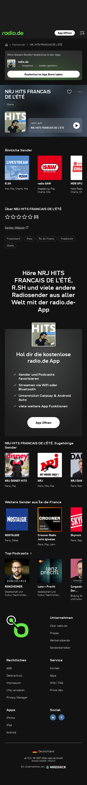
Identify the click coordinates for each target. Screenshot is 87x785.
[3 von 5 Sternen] (19, 217)
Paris (29, 239)
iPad (9, 725)
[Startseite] (6, 44)
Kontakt (55, 668)
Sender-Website (15, 227)
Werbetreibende (60, 640)
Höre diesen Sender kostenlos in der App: (34, 54)
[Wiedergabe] (76, 125)
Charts (10, 104)
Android (11, 732)
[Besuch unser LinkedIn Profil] (53, 717)
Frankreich (67, 239)
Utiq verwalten (15, 690)
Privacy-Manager (17, 697)
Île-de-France (46, 239)
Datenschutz (14, 675)
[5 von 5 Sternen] (30, 217)
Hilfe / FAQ (56, 683)
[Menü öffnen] (82, 32)
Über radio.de (58, 626)
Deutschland (46, 751)
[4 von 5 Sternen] (24, 217)
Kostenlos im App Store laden (43, 74)
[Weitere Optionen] (79, 91)
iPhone (10, 718)
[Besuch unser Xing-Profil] (61, 717)
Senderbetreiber (60, 647)
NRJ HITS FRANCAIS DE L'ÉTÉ (47, 128)
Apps (53, 675)
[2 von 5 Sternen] (13, 217)
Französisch (13, 239)
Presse (54, 633)
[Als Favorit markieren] (69, 91)
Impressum (13, 683)
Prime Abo (56, 690)
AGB (9, 668)
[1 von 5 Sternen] (7, 217)
